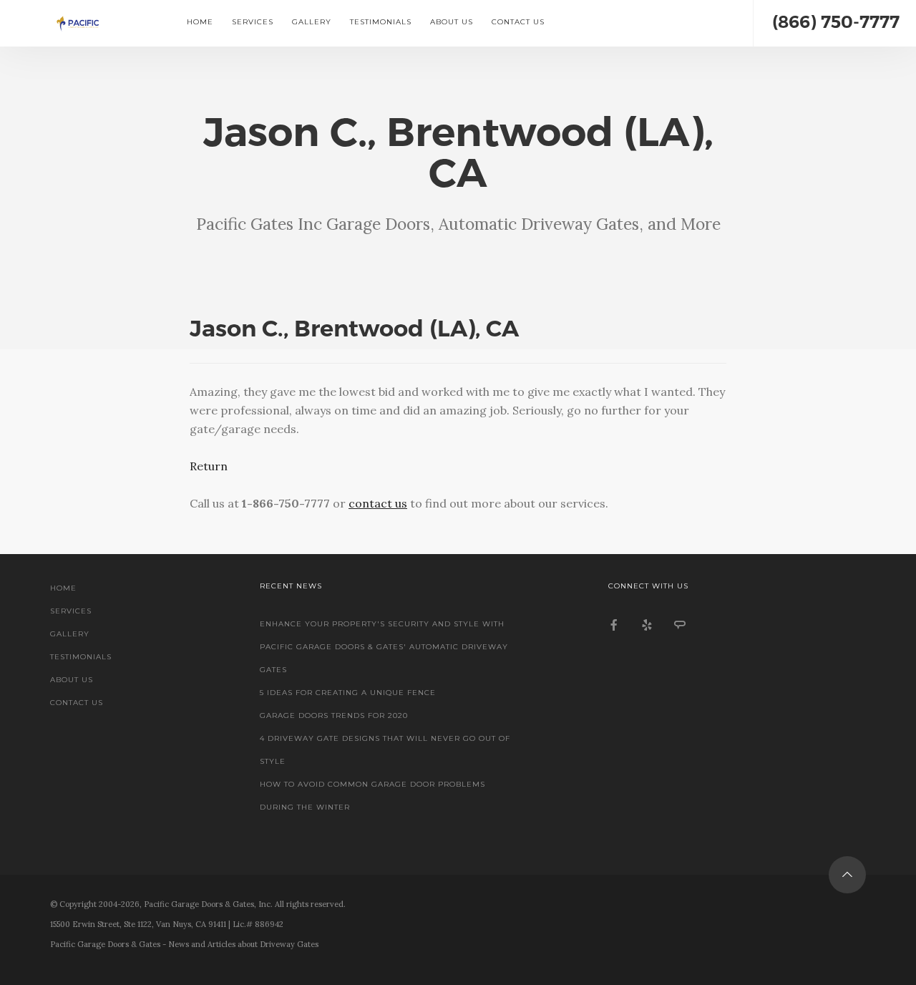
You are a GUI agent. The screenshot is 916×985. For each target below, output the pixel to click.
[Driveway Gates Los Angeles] (87, 23)
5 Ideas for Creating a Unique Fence (348, 692)
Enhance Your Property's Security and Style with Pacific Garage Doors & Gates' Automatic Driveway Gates (384, 646)
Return (209, 466)
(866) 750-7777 (836, 21)
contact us (378, 503)
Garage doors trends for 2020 (334, 715)
